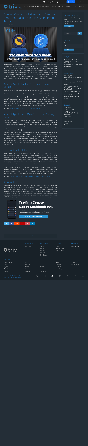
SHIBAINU (74, 262)
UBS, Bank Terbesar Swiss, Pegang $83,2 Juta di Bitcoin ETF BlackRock (73, 82)
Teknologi (66, 119)
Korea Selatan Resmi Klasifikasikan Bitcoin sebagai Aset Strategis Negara (73, 96)
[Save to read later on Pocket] (27, 223)
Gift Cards (43, 255)
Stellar (26, 267)
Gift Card (61, 6)
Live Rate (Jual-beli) (28, 6)
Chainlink (59, 267)
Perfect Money (8, 262)
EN (83, 1)
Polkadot (43, 271)
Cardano (27, 271)
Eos (41, 262)
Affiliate (68, 6)
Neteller (6, 269)
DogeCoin (59, 264)
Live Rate (27, 246)
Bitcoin (26, 262)
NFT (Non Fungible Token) (71, 113)
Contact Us (81, 6)
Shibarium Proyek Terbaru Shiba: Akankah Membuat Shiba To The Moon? (30, 176)
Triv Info (66, 125)
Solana (6, 271)
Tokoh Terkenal (68, 121)
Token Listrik (60, 248)
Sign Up (72, 1)
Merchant (43, 250)
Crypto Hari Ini (67, 107)
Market (54, 6)
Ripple (26, 269)
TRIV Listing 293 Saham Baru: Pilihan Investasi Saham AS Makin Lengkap (72, 77)
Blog (74, 6)
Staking (47, 6)
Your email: (67, 43)
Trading (66, 123)
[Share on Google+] (22, 223)
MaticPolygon (60, 269)
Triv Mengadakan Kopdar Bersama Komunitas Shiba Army (26, 108)
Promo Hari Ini (67, 116)
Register (69, 26)
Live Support (49, 1)
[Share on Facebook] (11, 223)
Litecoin (42, 269)
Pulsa (57, 246)
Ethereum (27, 264)
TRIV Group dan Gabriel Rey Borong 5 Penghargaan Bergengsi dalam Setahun (73, 88)
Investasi (66, 111)
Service (39, 6)
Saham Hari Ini (67, 118)
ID (80, 1)
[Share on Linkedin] (32, 223)
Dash (41, 264)
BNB (57, 262)
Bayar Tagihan (60, 250)
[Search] (80, 33)
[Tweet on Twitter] (6, 223)
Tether (42, 267)
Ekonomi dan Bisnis (69, 109)
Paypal (6, 267)
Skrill (5, 264)
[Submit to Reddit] (17, 223)
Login (60, 1)
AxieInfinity (75, 264)
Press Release (67, 114)
